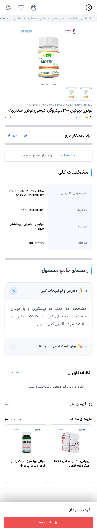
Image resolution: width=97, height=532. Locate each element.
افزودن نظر (79, 404)
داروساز (88, 18)
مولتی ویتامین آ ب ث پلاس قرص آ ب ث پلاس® (27, 463)
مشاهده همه (16, 372)
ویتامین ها (16, 18)
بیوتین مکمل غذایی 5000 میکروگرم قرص (71, 463)
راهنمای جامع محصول (37, 155)
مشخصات (68, 155)
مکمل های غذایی (37, 18)
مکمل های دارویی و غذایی (65, 18)
